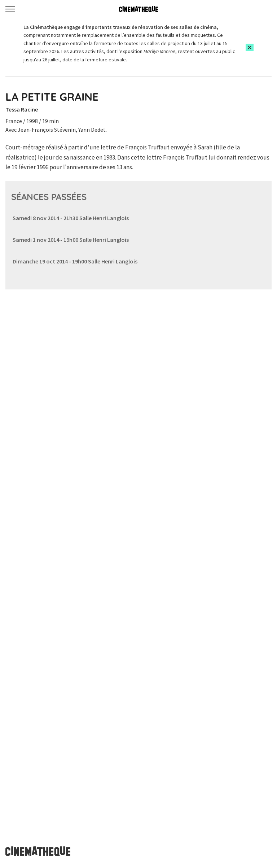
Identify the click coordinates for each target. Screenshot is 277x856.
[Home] (138, 9)
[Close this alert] (250, 47)
